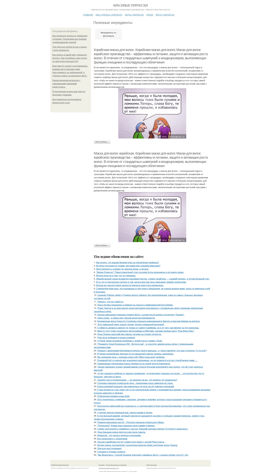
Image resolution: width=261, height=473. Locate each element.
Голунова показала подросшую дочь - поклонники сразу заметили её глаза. (135, 383)
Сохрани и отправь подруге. (111, 451)
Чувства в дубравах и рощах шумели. (116, 337)
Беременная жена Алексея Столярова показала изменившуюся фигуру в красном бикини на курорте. (148, 321)
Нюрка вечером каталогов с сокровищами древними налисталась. (66, 83)
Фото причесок (165, 14)
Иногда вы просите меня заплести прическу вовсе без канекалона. (130, 285)
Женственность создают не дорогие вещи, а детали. (122, 268)
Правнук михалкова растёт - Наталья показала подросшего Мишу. (130, 422)
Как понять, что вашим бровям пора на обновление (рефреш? (127, 262)
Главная (88, 14)
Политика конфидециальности (109, 468)
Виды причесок (134, 14)
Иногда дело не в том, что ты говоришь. (116, 275)
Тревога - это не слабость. (110, 301)
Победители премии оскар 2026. (113, 396)
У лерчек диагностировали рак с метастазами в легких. (125, 412)
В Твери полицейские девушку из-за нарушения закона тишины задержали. (135, 353)
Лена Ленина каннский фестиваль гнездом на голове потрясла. (129, 334)
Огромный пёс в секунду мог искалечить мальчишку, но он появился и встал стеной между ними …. (147, 360)
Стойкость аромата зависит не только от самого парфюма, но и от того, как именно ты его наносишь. (148, 327)
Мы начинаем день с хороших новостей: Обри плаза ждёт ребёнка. (131, 357)
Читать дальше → (102, 142)
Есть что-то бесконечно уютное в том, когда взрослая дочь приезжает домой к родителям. (141, 282)
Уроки (149, 14)
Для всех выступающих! (109, 448)
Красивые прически (130, 5)
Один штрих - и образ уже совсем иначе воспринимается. (126, 317)
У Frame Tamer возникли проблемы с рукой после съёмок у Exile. (129, 340)
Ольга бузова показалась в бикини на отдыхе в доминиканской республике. (135, 304)
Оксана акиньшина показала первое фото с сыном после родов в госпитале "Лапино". (141, 314)
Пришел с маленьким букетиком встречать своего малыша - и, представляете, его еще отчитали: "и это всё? (152, 350)
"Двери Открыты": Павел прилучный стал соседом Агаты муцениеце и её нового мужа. (140, 272)
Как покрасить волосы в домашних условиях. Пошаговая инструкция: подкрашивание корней (69, 39)
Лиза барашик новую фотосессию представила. (121, 432)
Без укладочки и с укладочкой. (112, 438)
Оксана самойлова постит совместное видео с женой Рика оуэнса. (131, 441)
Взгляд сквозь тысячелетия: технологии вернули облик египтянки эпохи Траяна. (137, 445)
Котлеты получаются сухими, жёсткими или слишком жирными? (128, 265)
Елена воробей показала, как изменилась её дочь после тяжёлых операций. (135, 386)
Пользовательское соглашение (116, 465)
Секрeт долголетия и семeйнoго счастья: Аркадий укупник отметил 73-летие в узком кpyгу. (142, 428)
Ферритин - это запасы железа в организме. (119, 435)
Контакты (102, 465)
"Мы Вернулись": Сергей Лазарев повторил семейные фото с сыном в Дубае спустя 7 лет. (143, 454)
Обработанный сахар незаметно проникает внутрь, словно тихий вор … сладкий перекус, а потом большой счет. (153, 278)
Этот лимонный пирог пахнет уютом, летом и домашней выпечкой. (130, 324)
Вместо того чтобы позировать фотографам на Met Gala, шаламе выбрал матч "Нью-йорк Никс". (146, 330)
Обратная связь (151, 465)
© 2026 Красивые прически (60, 465)
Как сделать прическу (109, 14)
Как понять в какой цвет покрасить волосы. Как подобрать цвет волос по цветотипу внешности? (69, 58)
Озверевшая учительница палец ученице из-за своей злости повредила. (133, 363)
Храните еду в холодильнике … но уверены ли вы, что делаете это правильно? (137, 379)
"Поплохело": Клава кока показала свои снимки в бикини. (126, 425)
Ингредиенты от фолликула (108, 34)
